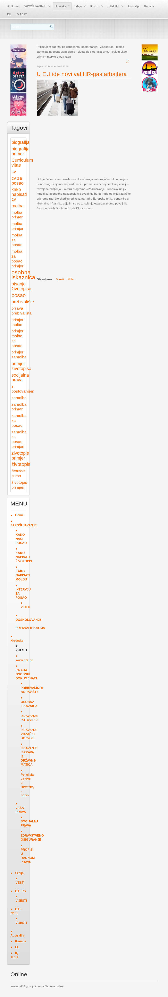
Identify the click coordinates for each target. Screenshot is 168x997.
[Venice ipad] (150, 68)
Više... (72, 279)
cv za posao (17, 181)
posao (18, 295)
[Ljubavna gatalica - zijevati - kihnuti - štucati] (18, 104)
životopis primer (18, 473)
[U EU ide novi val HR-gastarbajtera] (57, 97)
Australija (134, 6)
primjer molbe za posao (17, 338)
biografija (20, 142)
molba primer (17, 214)
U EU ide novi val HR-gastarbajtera (82, 74)
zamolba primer (19, 406)
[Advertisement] (102, 146)
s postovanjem (22, 388)
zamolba (19, 398)
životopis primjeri (19, 484)
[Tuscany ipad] (150, 52)
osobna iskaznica (23, 274)
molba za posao (17, 240)
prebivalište (22, 301)
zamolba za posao (19, 420)
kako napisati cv (19, 194)
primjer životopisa (21, 366)
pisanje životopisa (21, 286)
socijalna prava (20, 377)
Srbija (78, 6)
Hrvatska (60, 6)
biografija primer (20, 151)
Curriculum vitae (22, 163)
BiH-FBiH (113, 6)
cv (13, 171)
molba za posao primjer (17, 258)
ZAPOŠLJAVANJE (35, 6)
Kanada (149, 6)
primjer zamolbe (19, 354)
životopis (20, 464)
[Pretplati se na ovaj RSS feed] (128, 61)
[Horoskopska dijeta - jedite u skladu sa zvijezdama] (18, 80)
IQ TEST (21, 14)
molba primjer (17, 226)
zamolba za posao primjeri (19, 439)
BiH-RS (94, 6)
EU (9, 14)
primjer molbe (17, 322)
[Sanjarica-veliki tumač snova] (18, 56)
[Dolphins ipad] (150, 84)
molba (17, 205)
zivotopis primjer (20, 456)
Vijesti (60, 279)
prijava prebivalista (21, 310)
